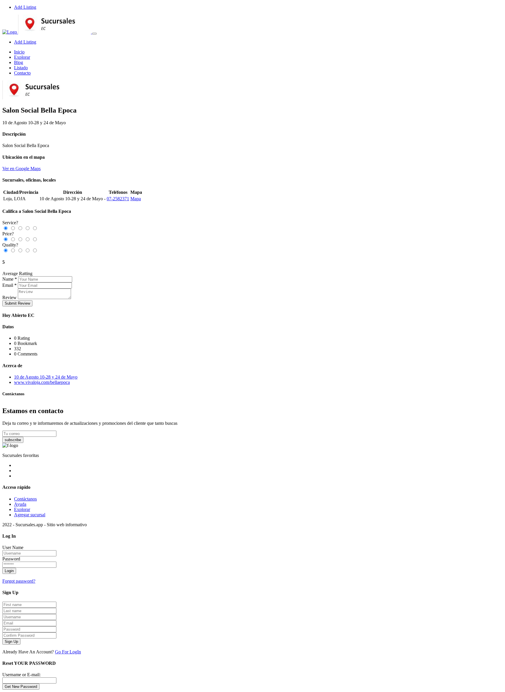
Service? (10, 222)
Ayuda (20, 504)
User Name (12, 547)
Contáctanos (25, 498)
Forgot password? (18, 581)
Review (9, 297)
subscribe (13, 440)
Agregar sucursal (29, 514)
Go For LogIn (68, 651)
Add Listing (25, 7)
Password (11, 558)
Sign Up (11, 641)
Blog (18, 62)
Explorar (22, 57)
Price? (8, 233)
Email (7, 285)
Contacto (22, 72)
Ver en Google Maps (21, 168)
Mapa (135, 198)
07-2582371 (118, 198)
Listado (21, 67)
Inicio (19, 51)
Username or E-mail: (21, 674)
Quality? (10, 244)
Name (7, 279)
